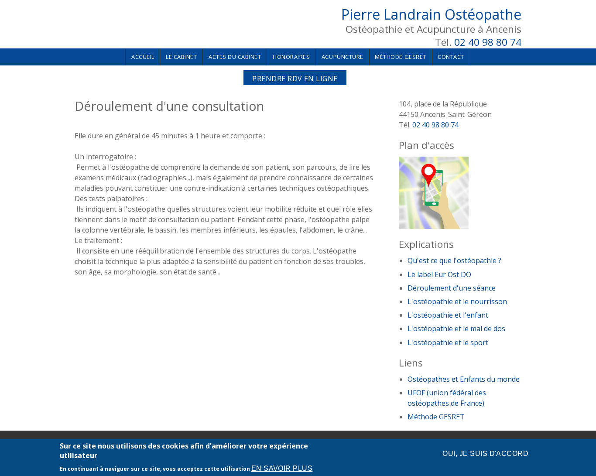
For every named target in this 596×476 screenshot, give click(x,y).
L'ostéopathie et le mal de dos (456, 328)
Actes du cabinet (235, 57)
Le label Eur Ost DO (439, 274)
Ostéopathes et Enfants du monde (464, 379)
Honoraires (291, 57)
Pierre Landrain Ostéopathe (431, 14)
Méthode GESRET (400, 57)
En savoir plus (282, 469)
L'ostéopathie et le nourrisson (457, 301)
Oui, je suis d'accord (485, 453)
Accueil (142, 57)
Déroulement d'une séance (452, 288)
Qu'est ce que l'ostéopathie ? (454, 260)
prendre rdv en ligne (295, 78)
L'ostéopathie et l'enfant (448, 315)
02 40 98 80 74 (487, 42)
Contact (451, 57)
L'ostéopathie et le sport (448, 342)
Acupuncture (342, 57)
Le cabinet (181, 57)
